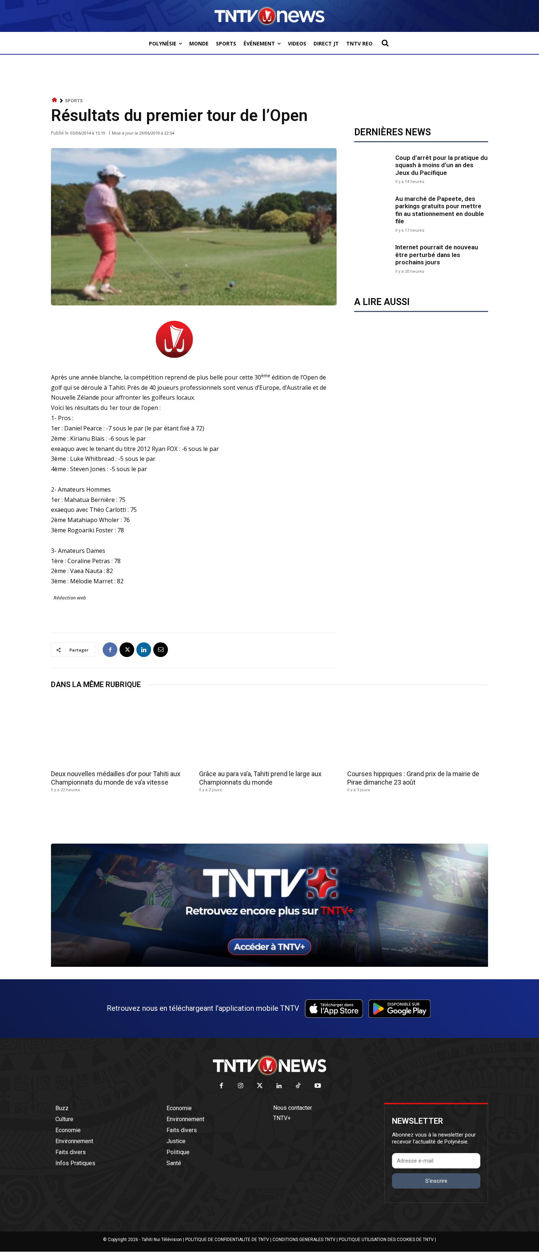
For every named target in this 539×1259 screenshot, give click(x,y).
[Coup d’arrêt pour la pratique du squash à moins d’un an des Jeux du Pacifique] (373, 168)
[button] (385, 43)
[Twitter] (260, 1086)
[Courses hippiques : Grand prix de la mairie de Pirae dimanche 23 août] (417, 732)
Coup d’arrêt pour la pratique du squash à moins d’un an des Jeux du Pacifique (441, 165)
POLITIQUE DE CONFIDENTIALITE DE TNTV (227, 1239)
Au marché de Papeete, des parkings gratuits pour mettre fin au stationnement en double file (439, 210)
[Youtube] (318, 1086)
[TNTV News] (269, 1065)
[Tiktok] (299, 1086)
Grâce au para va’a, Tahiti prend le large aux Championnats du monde (260, 778)
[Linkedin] (143, 649)
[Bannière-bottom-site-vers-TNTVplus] (269, 965)
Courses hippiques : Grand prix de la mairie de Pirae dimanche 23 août (413, 778)
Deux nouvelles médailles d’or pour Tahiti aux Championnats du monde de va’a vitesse (115, 778)
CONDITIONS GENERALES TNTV (304, 1239)
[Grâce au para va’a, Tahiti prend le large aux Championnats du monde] (269, 732)
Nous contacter (292, 1107)
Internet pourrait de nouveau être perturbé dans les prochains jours (436, 254)
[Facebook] (110, 649)
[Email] (160, 649)
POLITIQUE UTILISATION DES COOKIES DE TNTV (386, 1239)
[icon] (54, 100)
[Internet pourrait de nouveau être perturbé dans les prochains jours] (373, 258)
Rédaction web (70, 597)
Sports (73, 101)
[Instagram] (241, 1086)
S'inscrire (436, 1181)
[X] (127, 649)
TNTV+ (282, 1118)
